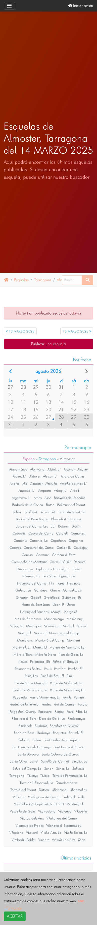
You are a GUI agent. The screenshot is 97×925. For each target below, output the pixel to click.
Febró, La (49, 576)
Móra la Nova (45, 654)
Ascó (48, 498)
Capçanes (76, 540)
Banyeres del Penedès (69, 498)
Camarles (78, 533)
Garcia (55, 590)
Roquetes (59, 732)
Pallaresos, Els (40, 661)
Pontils (66, 697)
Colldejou (80, 547)
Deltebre (79, 562)
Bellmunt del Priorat (71, 504)
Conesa (27, 554)
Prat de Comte (64, 704)
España (29, 458)
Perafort (59, 668)
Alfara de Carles (72, 476)
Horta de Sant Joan (36, 604)
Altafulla (51, 483)
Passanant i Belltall (28, 668)
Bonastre (75, 519)
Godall (36, 597)
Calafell (62, 533)
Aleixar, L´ (50, 476)
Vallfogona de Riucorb (44, 797)
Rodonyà (43, 732)
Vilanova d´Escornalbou (63, 825)
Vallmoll (69, 797)
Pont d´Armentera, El (44, 697)
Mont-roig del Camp (64, 633)
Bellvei (16, 512)
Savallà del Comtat (55, 761)
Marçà (56, 612)
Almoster (36, 483)
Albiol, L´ (54, 469)
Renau (59, 711)
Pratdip (82, 704)
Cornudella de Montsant (29, 562)
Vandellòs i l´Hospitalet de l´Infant (39, 804)
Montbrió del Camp (49, 640)
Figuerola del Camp (31, 583)
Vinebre (43, 840)
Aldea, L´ (19, 476)
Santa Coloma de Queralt (60, 754)
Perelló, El (75, 668)
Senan (48, 768)
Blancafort (58, 519)
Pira (69, 676)
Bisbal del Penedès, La (32, 519)
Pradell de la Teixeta (24, 704)
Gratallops (51, 597)
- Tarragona (45, 458)
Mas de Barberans (28, 618)
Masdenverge (54, 618)
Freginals (73, 583)
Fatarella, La (31, 576)
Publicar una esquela (48, 344)
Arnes (38, 498)
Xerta (81, 840)
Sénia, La (63, 768)
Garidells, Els (72, 590)
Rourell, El (76, 732)
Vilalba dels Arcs (32, 818)
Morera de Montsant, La (67, 647)
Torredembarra (66, 782)
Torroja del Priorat (23, 790)
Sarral (34, 761)
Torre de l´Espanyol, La (36, 782)
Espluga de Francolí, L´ (53, 569)
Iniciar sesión (82, 5)
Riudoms (41, 726)
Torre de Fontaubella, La (70, 775)
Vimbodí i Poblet (23, 840)
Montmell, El (21, 647)
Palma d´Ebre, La (65, 661)
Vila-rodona (46, 811)
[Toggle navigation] (9, 6)
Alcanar (69, 469)
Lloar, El (58, 604)
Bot (52, 526)
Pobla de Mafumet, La (66, 683)
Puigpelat (16, 711)
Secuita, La (79, 761)
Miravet (82, 626)
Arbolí (74, 490)
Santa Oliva (18, 761)
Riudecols (25, 726)
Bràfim (76, 526)
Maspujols (33, 626)
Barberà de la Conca (27, 504)
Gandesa (40, 590)
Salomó (24, 740)
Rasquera (45, 711)
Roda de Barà (24, 732)
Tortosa (44, 790)
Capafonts (58, 540)
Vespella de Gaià (22, 811)
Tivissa (44, 775)
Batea (50, 504)
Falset (76, 569)
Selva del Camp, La (27, 768)
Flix (51, 583)
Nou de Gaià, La (71, 654)
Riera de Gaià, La (52, 718)
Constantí (42, 554)
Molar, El (24, 633)
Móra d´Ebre (23, 654)
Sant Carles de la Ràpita (61, 740)
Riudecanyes (76, 718)
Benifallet (30, 512)
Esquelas (21, 280)
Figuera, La (67, 576)
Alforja (14, 483)
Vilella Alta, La (51, 832)
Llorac (71, 604)
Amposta (44, 490)
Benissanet (47, 512)
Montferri (73, 640)
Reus (69, 711)
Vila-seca (64, 811)
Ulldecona (59, 790)
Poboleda (20, 697)
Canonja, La (39, 540)
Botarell (63, 526)
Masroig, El (52, 626)
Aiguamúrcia (18, 469)
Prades (46, 704)
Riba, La (82, 711)
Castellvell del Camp (39, 547)
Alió (25, 483)
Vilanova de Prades (30, 825)
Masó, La (16, 626)
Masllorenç (74, 618)
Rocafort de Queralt (64, 726)
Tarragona (42, 280)
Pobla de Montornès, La (67, 690)
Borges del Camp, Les (32, 526)
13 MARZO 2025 (21, 331)
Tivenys (32, 775)
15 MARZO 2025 (76, 331)
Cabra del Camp (40, 533)
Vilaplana (16, 832)
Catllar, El (64, 547)
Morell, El (40, 647)
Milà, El (68, 626)
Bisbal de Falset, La (71, 512)
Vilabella (80, 811)
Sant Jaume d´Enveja (68, 747)
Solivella (78, 768)
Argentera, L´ (21, 498)
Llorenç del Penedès (34, 612)
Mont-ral (40, 633)
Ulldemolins (78, 790)
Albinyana (37, 469)
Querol (30, 711)
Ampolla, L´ (27, 490)
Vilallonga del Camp (62, 818)
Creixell (54, 562)
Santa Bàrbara (28, 754)
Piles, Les (31, 676)
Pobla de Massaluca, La (29, 690)
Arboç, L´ (61, 490)
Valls (81, 797)
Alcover (82, 469)
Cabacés (18, 533)
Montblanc (25, 640)
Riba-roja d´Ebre (24, 718)
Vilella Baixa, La (76, 832)
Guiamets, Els (71, 597)
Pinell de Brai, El (52, 676)
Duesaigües (25, 569)
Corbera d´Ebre (63, 554)
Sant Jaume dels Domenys (31, 747)
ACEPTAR (14, 916)
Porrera (79, 697)
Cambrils (20, 540)
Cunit (66, 562)
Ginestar (22, 597)
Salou (37, 740)
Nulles (23, 661)
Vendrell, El (75, 804)
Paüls (47, 668)
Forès (60, 583)
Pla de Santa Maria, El (31, 683)
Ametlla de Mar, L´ (73, 483)
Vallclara (19, 797)
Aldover (34, 476)
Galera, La (23, 590)
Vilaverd (32, 832)
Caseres (15, 547)
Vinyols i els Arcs (63, 840)
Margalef (70, 612)
